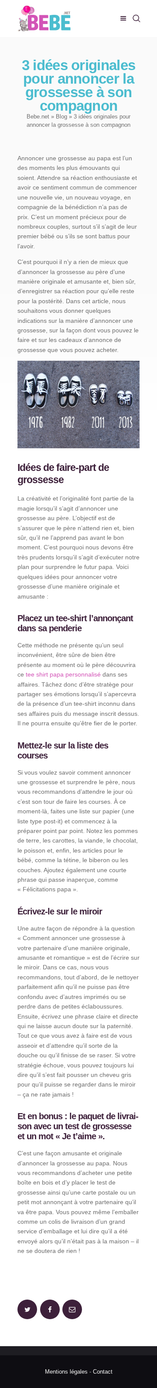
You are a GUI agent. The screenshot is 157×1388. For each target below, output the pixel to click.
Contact (103, 1371)
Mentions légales (66, 1371)
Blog (61, 116)
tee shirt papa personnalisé (63, 674)
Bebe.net (38, 116)
